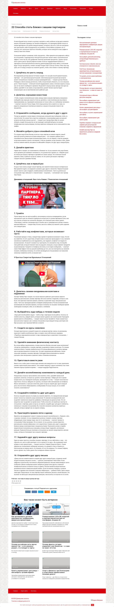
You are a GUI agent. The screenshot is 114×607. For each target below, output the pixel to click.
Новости (23, 8)
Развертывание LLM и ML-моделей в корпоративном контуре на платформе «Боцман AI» (55, 518)
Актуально (47, 31)
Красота (58, 8)
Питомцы (15, 13)
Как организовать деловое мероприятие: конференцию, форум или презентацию (23, 518)
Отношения (73, 8)
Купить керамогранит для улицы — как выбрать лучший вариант (25, 571)
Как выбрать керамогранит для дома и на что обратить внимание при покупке (90, 102)
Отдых (91, 8)
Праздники (83, 8)
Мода (65, 8)
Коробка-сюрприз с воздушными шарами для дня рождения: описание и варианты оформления (90, 125)
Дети (36, 8)
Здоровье (49, 8)
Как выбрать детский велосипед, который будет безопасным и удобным (90, 59)
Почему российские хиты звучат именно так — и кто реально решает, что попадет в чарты (24, 546)
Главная (15, 8)
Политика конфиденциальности (21, 601)
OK (92, 605)
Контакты (33, 591)
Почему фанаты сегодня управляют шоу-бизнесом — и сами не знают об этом (56, 546)
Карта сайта (24, 591)
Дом (42, 8)
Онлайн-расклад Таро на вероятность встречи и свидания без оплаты (90, 132)
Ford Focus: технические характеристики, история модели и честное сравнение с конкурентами (91, 71)
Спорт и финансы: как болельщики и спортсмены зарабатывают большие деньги (55, 572)
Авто (30, 8)
